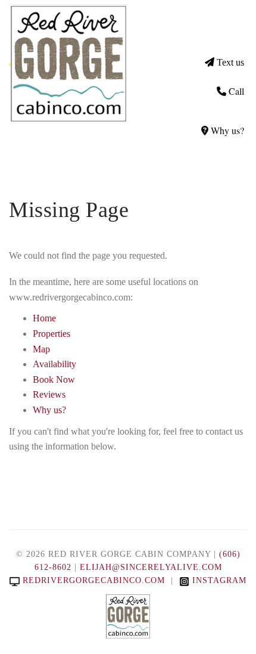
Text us (230, 62)
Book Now (54, 379)
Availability (54, 364)
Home (44, 318)
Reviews (49, 394)
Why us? (227, 130)
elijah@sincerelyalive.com (151, 567)
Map (41, 349)
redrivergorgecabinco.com (94, 580)
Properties (51, 333)
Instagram (219, 580)
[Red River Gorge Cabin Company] (68, 62)
